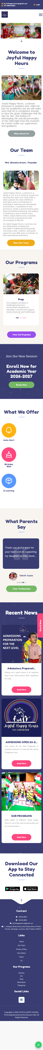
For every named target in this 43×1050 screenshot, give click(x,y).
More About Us (21, 133)
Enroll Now (21, 385)
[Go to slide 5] (25, 582)
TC (21, 961)
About (21, 941)
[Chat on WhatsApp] (38, 1045)
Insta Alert (8, 440)
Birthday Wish (9, 465)
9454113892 (23, 917)
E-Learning (9, 491)
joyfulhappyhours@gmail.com (15, 3)
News (21, 957)
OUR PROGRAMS (21, 815)
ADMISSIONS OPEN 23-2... (21, 742)
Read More (21, 690)
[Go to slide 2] (19, 582)
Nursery (22, 973)
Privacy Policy (21, 949)
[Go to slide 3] (21, 582)
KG (21, 976)
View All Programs (21, 335)
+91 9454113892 (9, 6)
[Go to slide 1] (17, 582)
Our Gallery (21, 953)
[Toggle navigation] (40, 14)
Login (38, 4)
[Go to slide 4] (23, 582)
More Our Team (20, 243)
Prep (21, 979)
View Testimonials (21, 589)
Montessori (21, 299)
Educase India (30, 1015)
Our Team (21, 945)
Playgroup (21, 985)
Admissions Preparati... (21, 668)
